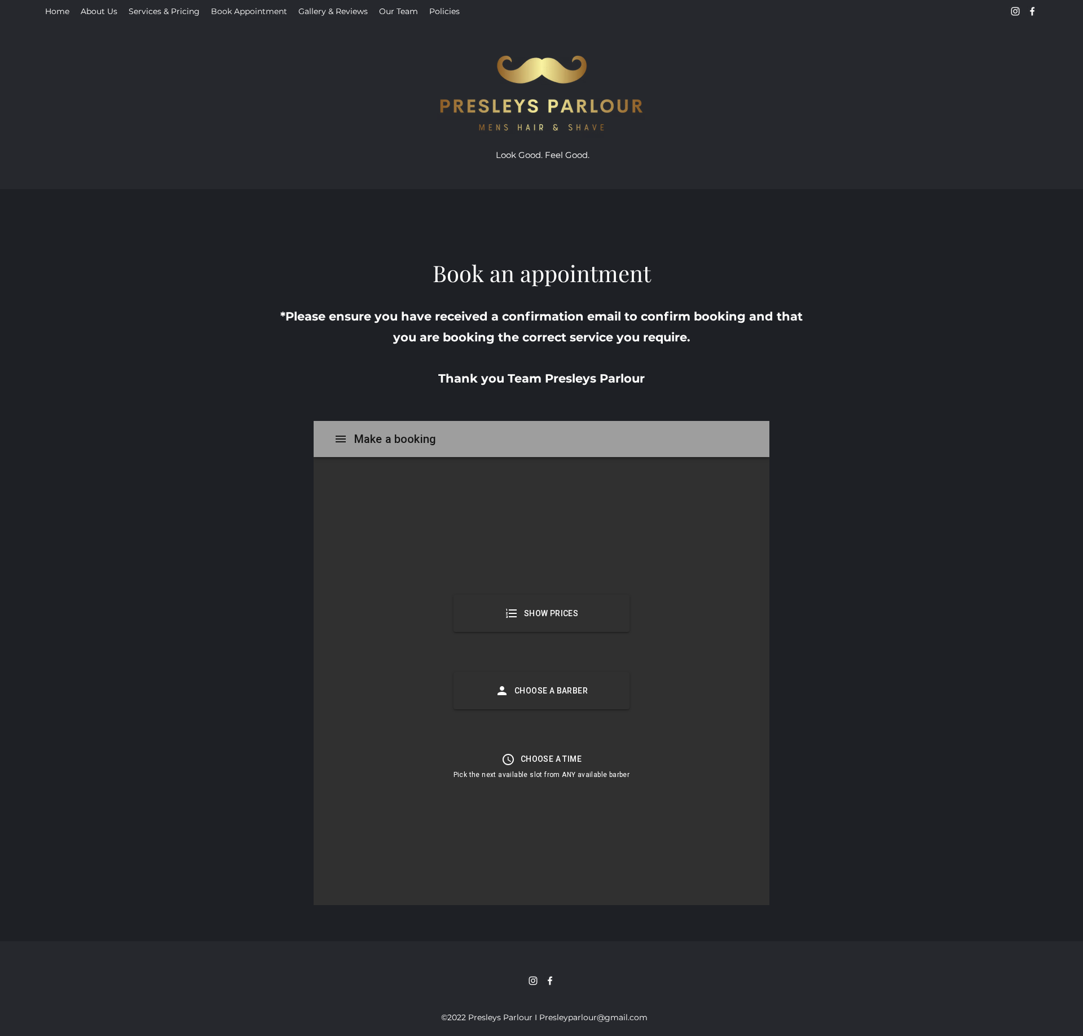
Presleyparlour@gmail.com (593, 1017)
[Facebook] (1032, 11)
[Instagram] (1015, 11)
